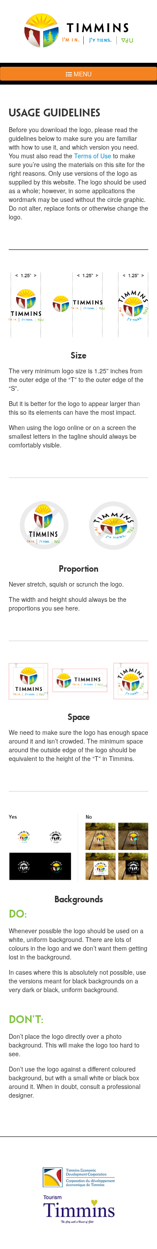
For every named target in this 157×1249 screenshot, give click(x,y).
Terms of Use (93, 155)
